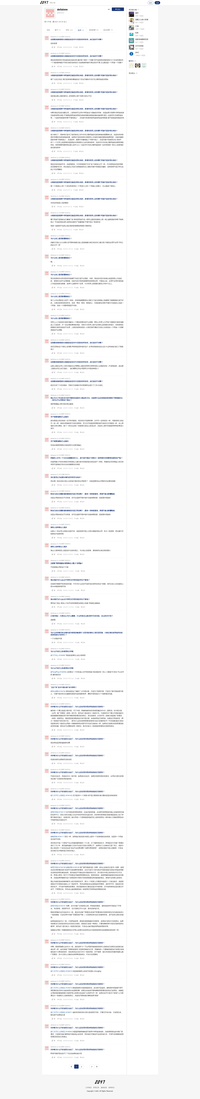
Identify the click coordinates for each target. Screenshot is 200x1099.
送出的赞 (108, 30)
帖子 (58, 30)
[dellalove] (50, 13)
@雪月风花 (55, 812)
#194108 (62, 867)
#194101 (62, 906)
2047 (62, 37)
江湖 (62, 474)
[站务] (131, 34)
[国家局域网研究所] (131, 40)
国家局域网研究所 (141, 39)
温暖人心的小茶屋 (141, 19)
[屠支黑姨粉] (131, 65)
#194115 (62, 812)
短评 (81, 30)
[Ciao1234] (144, 65)
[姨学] (131, 14)
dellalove (62, 9)
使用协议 (111, 1087)
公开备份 (89, 1087)
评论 (69, 30)
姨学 (137, 13)
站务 (137, 32)
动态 (48, 30)
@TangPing (55, 672)
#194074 (69, 971)
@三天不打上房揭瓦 (58, 795)
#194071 (69, 1012)
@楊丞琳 (54, 836)
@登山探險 (55, 691)
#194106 (76, 867)
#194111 (61, 836)
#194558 (63, 672)
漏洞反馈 (104, 1087)
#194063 (69, 1031)
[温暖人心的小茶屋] (131, 21)
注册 (157, 3)
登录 (150, 3)
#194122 (69, 795)
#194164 (62, 691)
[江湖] (131, 27)
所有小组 (52, 3)
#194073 (69, 988)
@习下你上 (55, 655)
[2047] (131, 54)
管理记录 (96, 1087)
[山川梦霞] (137, 65)
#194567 (62, 655)
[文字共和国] (131, 47)
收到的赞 (93, 30)
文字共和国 (139, 46)
